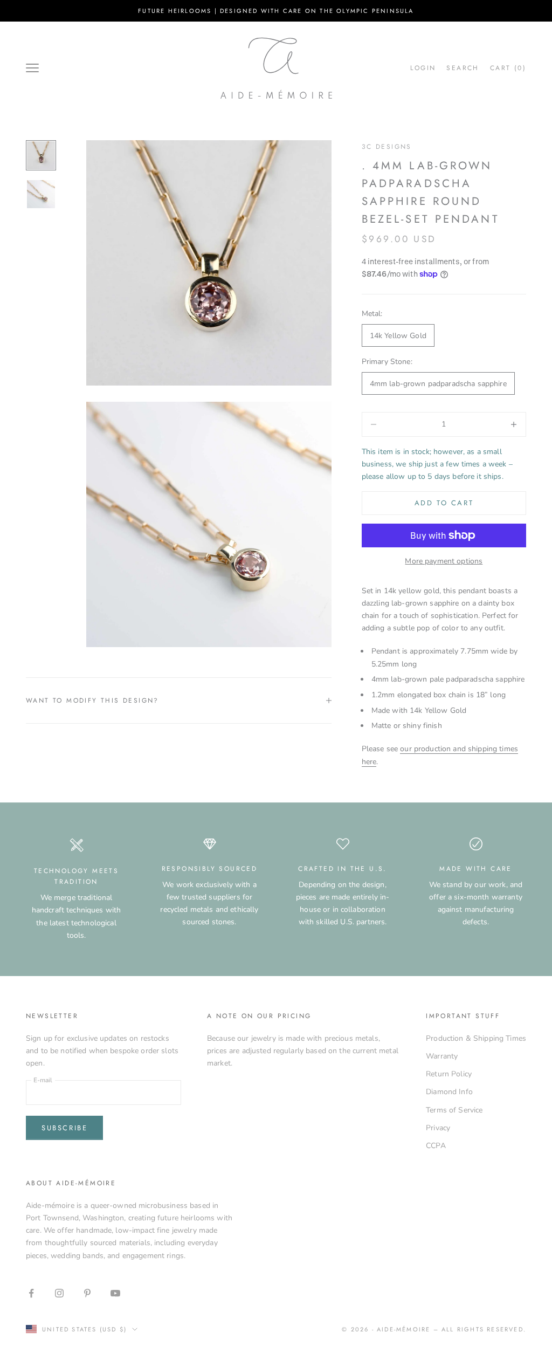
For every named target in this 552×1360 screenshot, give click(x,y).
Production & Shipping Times (476, 1038)
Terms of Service (454, 1110)
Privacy (438, 1128)
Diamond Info (449, 1092)
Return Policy (449, 1074)
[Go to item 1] (41, 155)
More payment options (443, 561)
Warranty (442, 1056)
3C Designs (387, 147)
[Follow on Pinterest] (87, 1293)
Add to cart (444, 503)
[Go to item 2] (41, 194)
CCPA (436, 1146)
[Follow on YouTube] (115, 1293)
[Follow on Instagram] (59, 1293)
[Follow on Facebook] (31, 1293)
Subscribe (64, 1128)
